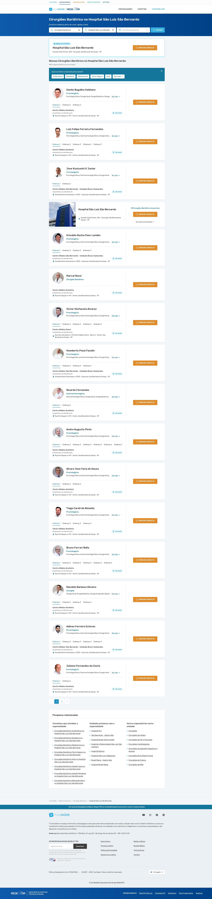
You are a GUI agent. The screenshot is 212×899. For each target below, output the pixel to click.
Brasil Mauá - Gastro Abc (101, 760)
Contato (137, 855)
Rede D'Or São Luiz (145, 893)
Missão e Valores (139, 841)
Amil (108, 76)
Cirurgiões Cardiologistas (139, 744)
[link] (67, 701)
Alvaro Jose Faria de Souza (82, 468)
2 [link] (61, 702)
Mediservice (83, 76)
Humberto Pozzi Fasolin (80, 350)
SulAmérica (58, 76)
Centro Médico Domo (62, 329)
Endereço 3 (77, 105)
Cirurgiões (133, 731)
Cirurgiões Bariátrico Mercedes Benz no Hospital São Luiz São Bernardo (69, 782)
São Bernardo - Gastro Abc (102, 735)
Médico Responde (93, 2)
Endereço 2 (67, 105)
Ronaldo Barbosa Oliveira (81, 587)
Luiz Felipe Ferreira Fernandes (84, 129)
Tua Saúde (53, 2)
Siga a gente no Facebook (157, 815)
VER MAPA (118, 113)
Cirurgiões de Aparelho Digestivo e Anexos (143, 750)
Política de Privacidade (109, 850)
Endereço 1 (56, 105)
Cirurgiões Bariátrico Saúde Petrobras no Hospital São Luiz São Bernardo (70, 774)
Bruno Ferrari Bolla (77, 547)
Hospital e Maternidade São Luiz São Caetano (106, 745)
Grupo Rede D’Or (118, 883)
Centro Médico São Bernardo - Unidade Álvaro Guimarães (78, 189)
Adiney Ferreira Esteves (80, 626)
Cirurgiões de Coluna (137, 760)
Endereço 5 (98, 144)
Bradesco (70, 76)
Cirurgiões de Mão (136, 765)
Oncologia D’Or (160, 893)
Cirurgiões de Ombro (137, 735)
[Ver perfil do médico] (58, 92)
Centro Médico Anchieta (63, 110)
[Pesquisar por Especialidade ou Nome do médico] (79, 30)
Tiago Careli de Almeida (80, 508)
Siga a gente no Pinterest (163, 815)
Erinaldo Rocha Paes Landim (83, 235)
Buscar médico (64, 2)
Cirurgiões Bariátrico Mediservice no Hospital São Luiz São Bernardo (69, 746)
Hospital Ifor (96, 731)
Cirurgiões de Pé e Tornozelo (140, 740)
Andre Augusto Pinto (79, 429)
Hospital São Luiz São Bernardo (73, 47)
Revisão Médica (139, 846)
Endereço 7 (118, 445)
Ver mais (117, 76)
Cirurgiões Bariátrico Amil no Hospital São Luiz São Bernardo (69, 760)
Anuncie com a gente (108, 855)
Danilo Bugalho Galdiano (80, 89)
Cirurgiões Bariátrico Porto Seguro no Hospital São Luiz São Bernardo (70, 753)
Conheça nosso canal (143, 815)
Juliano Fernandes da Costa (83, 665)
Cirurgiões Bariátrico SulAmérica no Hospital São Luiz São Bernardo (69, 732)
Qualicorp (199, 893)
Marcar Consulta (65, 801)
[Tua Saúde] (59, 815)
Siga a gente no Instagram (150, 815)
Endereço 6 (108, 445)
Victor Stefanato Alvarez (81, 308)
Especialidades (125, 9)
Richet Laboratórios (186, 893)
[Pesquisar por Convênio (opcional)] (147, 30)
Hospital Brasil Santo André (102, 740)
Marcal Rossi (74, 275)
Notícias (106, 2)
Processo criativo (107, 846)
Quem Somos (105, 841)
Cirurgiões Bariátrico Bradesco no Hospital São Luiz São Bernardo (68, 739)
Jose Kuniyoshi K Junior (80, 168)
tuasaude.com (158, 9)
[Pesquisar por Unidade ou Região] (113, 30)
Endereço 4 (87, 144)
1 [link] (56, 702)
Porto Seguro (97, 76)
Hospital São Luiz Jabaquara (103, 756)
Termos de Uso (139, 850)
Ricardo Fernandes (77, 390)
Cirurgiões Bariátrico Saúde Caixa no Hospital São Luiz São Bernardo (69, 767)
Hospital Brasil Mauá (99, 765)
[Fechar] (162, 71)
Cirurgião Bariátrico (80, 801)
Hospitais (142, 9)
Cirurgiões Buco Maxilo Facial (141, 756)
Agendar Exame (79, 2)
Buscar (159, 30)
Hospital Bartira (97, 751)
